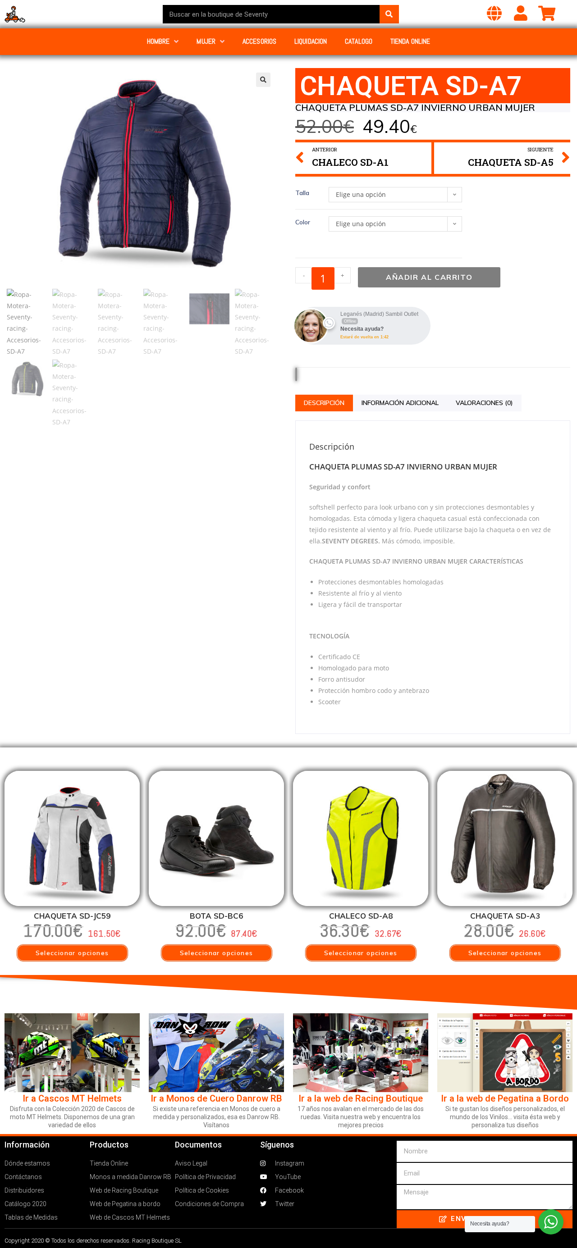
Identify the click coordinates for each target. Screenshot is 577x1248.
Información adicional (400, 403)
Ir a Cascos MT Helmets (72, 1098)
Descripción (324, 403)
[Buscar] (389, 14)
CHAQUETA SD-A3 (505, 915)
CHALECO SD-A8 (361, 915)
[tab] (324, 403)
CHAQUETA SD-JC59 (72, 915)
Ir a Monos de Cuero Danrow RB (216, 1098)
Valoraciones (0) (484, 403)
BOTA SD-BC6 (216, 915)
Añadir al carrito (429, 277)
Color (302, 222)
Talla (302, 193)
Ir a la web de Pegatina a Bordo (505, 1098)
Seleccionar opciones (72, 953)
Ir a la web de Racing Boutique (360, 1098)
